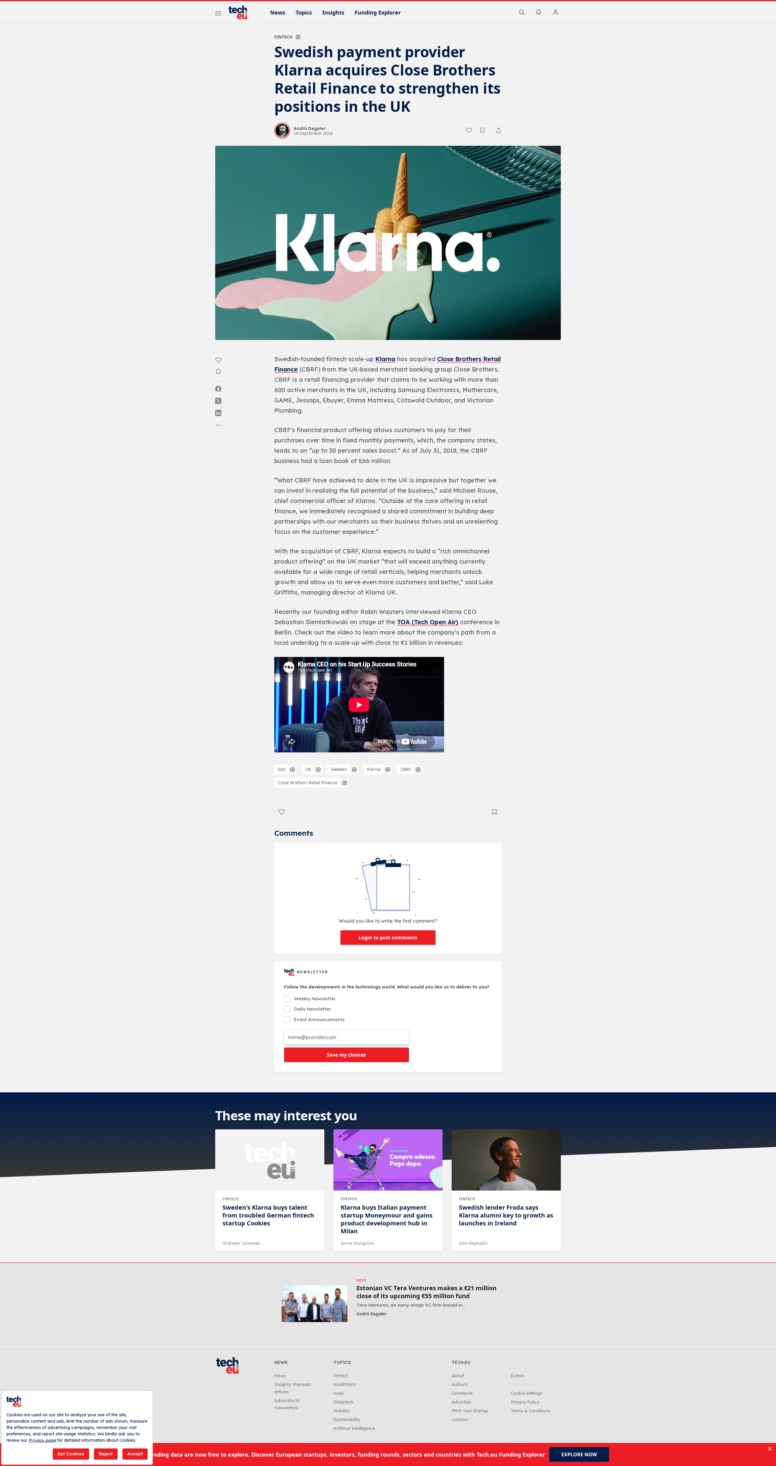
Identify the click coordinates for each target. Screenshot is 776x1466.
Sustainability (346, 1419)
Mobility (341, 1411)
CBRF (405, 769)
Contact (460, 1419)
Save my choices (346, 1054)
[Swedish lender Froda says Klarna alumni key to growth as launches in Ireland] (506, 1160)
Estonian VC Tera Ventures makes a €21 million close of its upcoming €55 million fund (426, 1292)
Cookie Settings (526, 1393)
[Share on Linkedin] (218, 413)
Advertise (461, 1402)
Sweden (339, 769)
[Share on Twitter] (218, 401)
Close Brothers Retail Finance (307, 782)
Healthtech (344, 1384)
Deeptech (343, 1402)
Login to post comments (388, 937)
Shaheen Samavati (241, 1243)
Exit (281, 769)
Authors (459, 1384)
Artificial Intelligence (354, 1428)
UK (308, 769)
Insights (333, 12)
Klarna (385, 359)
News (277, 12)
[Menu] (218, 14)
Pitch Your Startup (470, 1411)
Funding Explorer (378, 12)
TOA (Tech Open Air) (427, 622)
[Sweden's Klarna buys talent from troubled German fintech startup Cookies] (269, 1160)
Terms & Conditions (530, 1411)
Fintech (283, 37)
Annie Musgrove (357, 1243)
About (458, 1375)
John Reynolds (473, 1243)
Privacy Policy (525, 1402)
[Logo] (241, 12)
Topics (304, 12)
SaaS (338, 1393)
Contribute (462, 1393)
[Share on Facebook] (218, 389)
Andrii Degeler (371, 1314)
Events (517, 1375)
